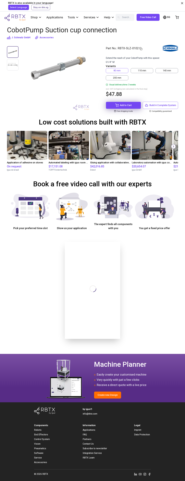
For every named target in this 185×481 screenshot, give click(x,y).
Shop (34, 17)
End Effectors (41, 434)
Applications (54, 17)
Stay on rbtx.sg (40, 7)
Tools (71, 17)
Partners (87, 439)
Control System (42, 439)
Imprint (137, 430)
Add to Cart (126, 105)
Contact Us (88, 443)
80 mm (117, 70)
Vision (37, 443)
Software (38, 453)
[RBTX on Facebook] (149, 474)
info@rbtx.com (90, 413)
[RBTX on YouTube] (140, 474)
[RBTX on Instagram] (144, 474)
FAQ (85, 434)
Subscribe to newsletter (95, 448)
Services (89, 17)
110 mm (142, 70)
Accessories (47, 37)
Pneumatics (40, 448)
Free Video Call (148, 17)
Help (107, 17)
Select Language (18, 7)
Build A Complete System (162, 105)
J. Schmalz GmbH (21, 37)
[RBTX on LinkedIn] (135, 474)
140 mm (167, 70)
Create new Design (108, 395)
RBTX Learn (89, 457)
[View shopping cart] (177, 17)
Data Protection (142, 434)
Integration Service (92, 453)
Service (38, 457)
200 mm (117, 77)
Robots (37, 430)
